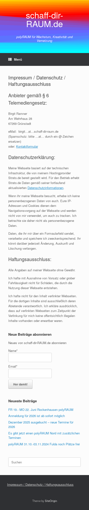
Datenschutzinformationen (45, 187)
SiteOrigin (51, 501)
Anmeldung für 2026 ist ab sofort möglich (36, 415)
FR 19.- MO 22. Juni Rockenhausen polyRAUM (40, 409)
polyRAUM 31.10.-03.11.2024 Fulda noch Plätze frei (44, 444)
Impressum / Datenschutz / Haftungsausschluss (40, 484)
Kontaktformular (27, 146)
